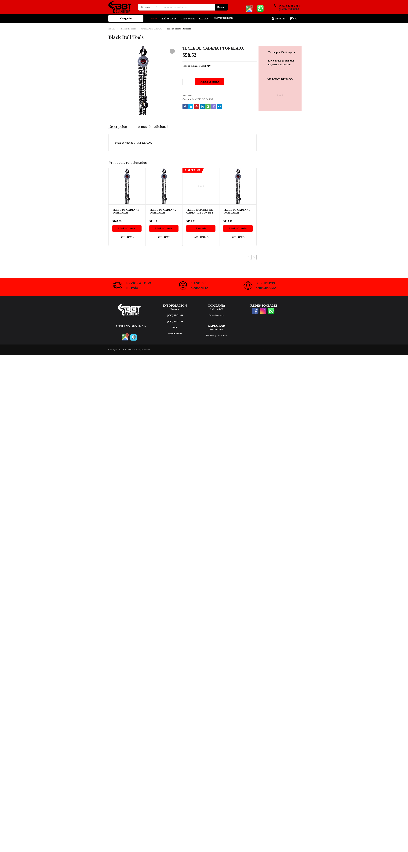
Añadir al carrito (209, 81)
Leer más (201, 195)
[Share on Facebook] (185, 106)
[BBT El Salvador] (120, 7)
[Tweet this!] (190, 106)
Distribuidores (216, 329)
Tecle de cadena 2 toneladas (162, 211)
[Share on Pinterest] (196, 106)
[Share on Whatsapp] (208, 106)
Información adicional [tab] (150, 126)
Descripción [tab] (117, 126)
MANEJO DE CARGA (151, 29)
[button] (172, 51)
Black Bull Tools (128, 29)
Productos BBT (216, 309)
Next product (254, 257)
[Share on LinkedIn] (202, 106)
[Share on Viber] (213, 106)
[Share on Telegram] (219, 106)
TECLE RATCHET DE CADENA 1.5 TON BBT (199, 178)
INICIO (111, 29)
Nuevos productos (223, 17)
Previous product (248, 257)
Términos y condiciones (216, 335)
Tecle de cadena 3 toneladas (236, 211)
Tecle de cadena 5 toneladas (125, 211)
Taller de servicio (216, 315)
